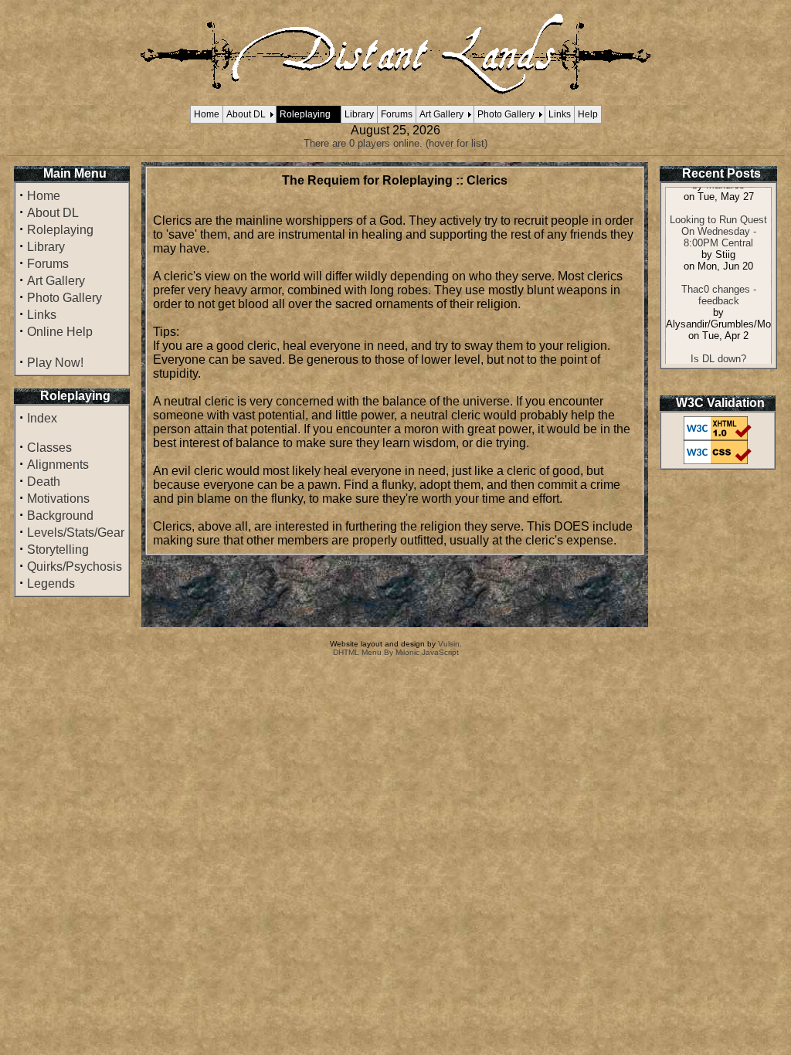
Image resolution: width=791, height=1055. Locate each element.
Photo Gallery (506, 114)
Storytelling (58, 549)
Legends (51, 583)
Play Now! (55, 362)
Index (42, 418)
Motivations (58, 498)
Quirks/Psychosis (74, 566)
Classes (49, 447)
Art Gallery (441, 114)
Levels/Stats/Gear (75, 532)
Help (588, 114)
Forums (396, 114)
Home (206, 114)
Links (559, 114)
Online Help (60, 331)
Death (43, 481)
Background (60, 515)
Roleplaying (305, 114)
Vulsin (449, 643)
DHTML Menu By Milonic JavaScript (396, 652)
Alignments (58, 464)
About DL (246, 114)
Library (359, 114)
